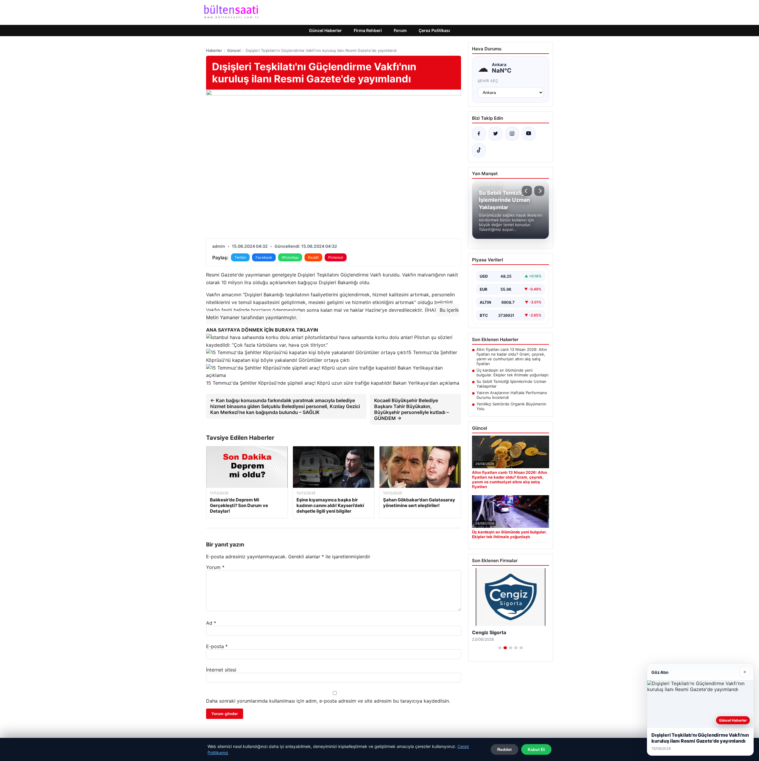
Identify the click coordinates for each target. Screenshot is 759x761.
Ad (211, 623)
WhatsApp (290, 257)
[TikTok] (479, 150)
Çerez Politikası (434, 30)
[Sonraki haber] (539, 191)
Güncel (233, 50)
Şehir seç (488, 81)
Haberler (214, 50)
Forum (400, 30)
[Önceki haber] (527, 191)
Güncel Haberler (325, 30)
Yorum (215, 567)
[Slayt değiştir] (500, 647)
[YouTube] (528, 133)
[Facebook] (479, 133)
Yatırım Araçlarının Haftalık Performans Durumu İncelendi (511, 395)
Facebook (264, 257)
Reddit (313, 257)
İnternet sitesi (221, 670)
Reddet (504, 749)
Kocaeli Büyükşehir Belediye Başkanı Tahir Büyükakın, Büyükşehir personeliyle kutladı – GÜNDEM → (411, 409)
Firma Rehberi (368, 30)
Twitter (240, 257)
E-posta (217, 646)
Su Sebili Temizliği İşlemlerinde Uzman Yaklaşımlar (511, 384)
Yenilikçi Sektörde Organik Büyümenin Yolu (511, 406)
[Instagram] (512, 133)
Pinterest (335, 257)
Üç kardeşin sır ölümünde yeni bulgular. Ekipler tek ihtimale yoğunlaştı (512, 372)
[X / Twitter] (495, 133)
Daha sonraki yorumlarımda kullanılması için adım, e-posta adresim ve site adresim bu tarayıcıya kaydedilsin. (328, 701)
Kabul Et (536, 749)
